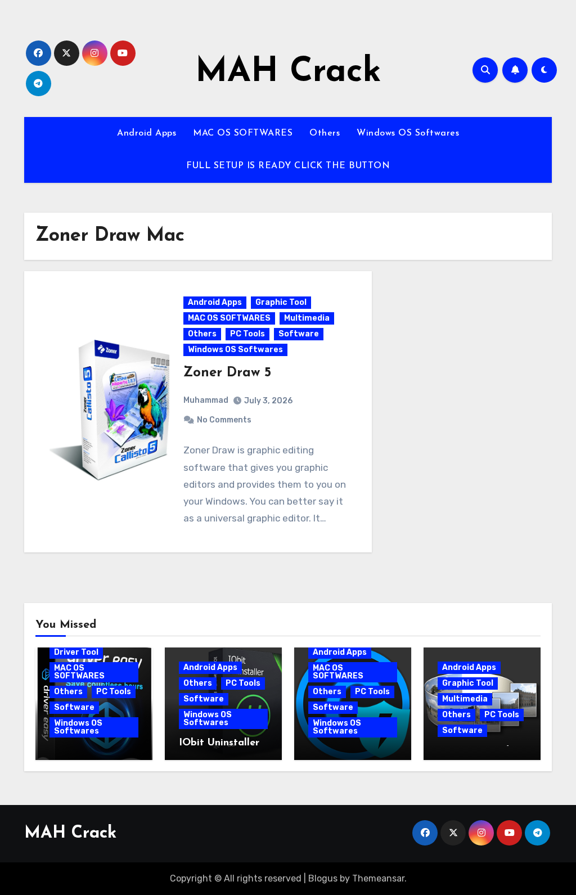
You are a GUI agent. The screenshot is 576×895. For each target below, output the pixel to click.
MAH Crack (288, 72)
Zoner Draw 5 (227, 373)
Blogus (323, 878)
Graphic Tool (281, 302)
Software (298, 334)
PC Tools (247, 334)
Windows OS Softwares (408, 133)
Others (324, 133)
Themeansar (378, 878)
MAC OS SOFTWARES (242, 133)
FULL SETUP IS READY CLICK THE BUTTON (288, 165)
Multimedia (307, 318)
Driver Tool (76, 652)
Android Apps (146, 133)
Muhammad (205, 400)
